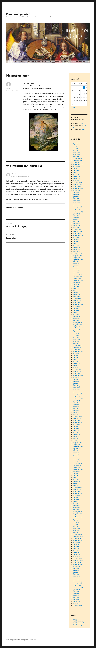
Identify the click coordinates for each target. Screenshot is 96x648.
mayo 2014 (76, 430)
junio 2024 (76, 194)
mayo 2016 (76, 383)
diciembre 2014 (77, 416)
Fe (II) (83, 129)
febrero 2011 (76, 507)
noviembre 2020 (77, 277)
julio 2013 (75, 450)
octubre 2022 (77, 233)
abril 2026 (76, 151)
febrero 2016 (76, 389)
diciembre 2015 (77, 393)
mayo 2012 (76, 477)
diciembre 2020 (77, 275)
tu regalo (80, 123)
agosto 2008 (76, 566)
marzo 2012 (76, 481)
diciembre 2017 (77, 346)
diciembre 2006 (77, 605)
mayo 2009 (76, 548)
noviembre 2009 (78, 536)
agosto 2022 (76, 237)
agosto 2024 (76, 190)
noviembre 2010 (77, 513)
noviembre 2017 (77, 348)
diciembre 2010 (77, 511)
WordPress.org (77, 625)
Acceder (75, 619)
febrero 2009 (77, 554)
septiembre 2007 (78, 588)
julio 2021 (75, 261)
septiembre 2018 (78, 328)
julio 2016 (76, 379)
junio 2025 (76, 170)
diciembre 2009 (77, 535)
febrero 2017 (76, 365)
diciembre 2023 (77, 206)
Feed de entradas (78, 621)
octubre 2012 (76, 468)
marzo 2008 (76, 576)
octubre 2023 (77, 210)
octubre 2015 (76, 397)
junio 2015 (76, 405)
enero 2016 (76, 391)
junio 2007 (76, 594)
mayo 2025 (76, 172)
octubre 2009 (77, 538)
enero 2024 (76, 204)
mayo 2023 (76, 220)
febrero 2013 (76, 460)
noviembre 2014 (77, 418)
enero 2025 (76, 180)
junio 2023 (76, 218)
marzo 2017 (76, 363)
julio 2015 (75, 403)
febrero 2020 (76, 294)
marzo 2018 (76, 340)
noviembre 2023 (77, 208)
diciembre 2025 (77, 159)
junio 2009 (76, 546)
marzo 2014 (76, 434)
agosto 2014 (76, 424)
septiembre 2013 (77, 446)
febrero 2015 (76, 412)
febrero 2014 (76, 436)
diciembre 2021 (77, 253)
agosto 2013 (76, 448)
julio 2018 (75, 332)
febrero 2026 (77, 155)
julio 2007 (76, 592)
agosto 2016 (76, 377)
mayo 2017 (76, 359)
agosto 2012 (76, 472)
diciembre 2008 (77, 558)
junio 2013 (76, 452)
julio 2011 (75, 497)
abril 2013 (75, 456)
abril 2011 (75, 503)
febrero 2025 (76, 178)
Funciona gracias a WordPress (27, 640)
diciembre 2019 (77, 298)
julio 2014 (75, 426)
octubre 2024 (77, 186)
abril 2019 (76, 314)
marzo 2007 (76, 599)
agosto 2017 (76, 353)
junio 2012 (76, 475)
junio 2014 (76, 428)
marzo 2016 (76, 387)
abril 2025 (76, 174)
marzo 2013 (76, 458)
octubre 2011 (76, 491)
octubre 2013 (76, 444)
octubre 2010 (76, 515)
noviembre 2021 (77, 255)
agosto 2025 (76, 166)
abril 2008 (76, 574)
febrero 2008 (76, 578)
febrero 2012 (76, 483)
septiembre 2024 (78, 188)
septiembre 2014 (78, 422)
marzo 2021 (76, 269)
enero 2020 (76, 296)
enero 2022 (76, 251)
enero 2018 (76, 344)
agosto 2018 (76, 330)
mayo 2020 (76, 288)
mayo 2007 (76, 596)
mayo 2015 (76, 407)
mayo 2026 (76, 149)
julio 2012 (75, 473)
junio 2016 (76, 381)
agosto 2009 (76, 542)
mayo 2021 (76, 265)
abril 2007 (76, 598)
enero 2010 (76, 533)
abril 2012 (76, 479)
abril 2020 (76, 290)
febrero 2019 (76, 318)
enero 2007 (76, 603)
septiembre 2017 (78, 351)
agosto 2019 (76, 306)
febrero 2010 (76, 531)
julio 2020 (76, 285)
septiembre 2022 (78, 235)
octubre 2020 (77, 279)
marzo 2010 (76, 529)
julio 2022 (76, 239)
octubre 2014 (76, 420)
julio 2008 (76, 568)
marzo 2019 (76, 316)
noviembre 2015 (77, 395)
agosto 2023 (76, 214)
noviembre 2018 (77, 324)
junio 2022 (76, 241)
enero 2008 (76, 580)
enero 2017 (76, 367)
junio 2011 (76, 499)
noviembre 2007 (77, 584)
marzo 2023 (76, 223)
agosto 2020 (76, 283)
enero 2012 (76, 485)
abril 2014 (76, 432)
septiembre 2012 (78, 470)
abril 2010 (76, 527)
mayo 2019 (76, 312)
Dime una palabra (18, 14)
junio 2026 (76, 147)
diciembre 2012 (77, 464)
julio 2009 (76, 544)
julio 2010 (75, 521)
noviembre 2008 (77, 560)
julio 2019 (76, 308)
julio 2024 (76, 192)
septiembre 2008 (78, 564)
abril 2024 (76, 198)
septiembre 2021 (78, 259)
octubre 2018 (76, 326)
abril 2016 (76, 385)
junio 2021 (76, 263)
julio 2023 (76, 216)
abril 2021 (76, 267)
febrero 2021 (76, 271)
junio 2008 (76, 570)
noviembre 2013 (77, 442)
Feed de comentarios (79, 623)
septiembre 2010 (78, 517)
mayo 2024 (76, 196)
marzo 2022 (76, 247)
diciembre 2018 (77, 322)
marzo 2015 (76, 411)
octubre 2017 (76, 349)
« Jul (74, 107)
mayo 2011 (76, 501)
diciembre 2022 (77, 229)
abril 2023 (76, 222)
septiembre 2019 (78, 304)
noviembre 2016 (77, 371)
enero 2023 (76, 227)
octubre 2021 (76, 257)
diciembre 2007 (77, 582)
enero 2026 (76, 157)
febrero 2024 (76, 202)
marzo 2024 (76, 200)
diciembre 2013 (77, 440)
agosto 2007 (76, 590)
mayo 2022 (76, 243)
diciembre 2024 (77, 182)
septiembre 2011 (77, 493)
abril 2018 (76, 338)
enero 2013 (76, 462)
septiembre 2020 (78, 281)
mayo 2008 (76, 572)
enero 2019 (76, 320)
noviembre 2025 (77, 161)
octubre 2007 (77, 586)
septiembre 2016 (78, 375)
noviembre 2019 (77, 300)
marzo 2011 (76, 505)
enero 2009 (76, 556)
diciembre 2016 (77, 369)
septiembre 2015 (78, 399)
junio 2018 (76, 334)
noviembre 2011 (77, 489)
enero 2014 (76, 438)
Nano (8, 88)
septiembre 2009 (78, 540)
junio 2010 (76, 523)
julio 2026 (76, 145)
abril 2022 (76, 245)
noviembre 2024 (77, 184)
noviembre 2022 (77, 231)
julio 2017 (75, 355)
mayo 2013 (76, 454)
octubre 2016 (77, 373)
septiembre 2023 (78, 212)
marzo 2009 (76, 552)
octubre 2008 (77, 562)
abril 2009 (76, 550)
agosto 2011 (76, 495)
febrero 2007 (76, 601)
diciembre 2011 (77, 487)
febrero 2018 (76, 342)
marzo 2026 (76, 153)
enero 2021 (76, 273)
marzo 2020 (76, 292)
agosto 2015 (76, 401)
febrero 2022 (76, 249)
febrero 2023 (76, 225)
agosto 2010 (76, 519)
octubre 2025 (77, 162)
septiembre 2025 (78, 164)
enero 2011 (76, 509)
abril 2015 (76, 409)
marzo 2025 (76, 176)
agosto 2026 (76, 143)
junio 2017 (76, 357)
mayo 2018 (76, 336)
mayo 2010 (76, 525)
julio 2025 (76, 168)
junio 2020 (76, 286)
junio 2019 (76, 310)
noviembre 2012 (77, 466)
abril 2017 (76, 361)
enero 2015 (76, 414)
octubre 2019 (77, 302)
